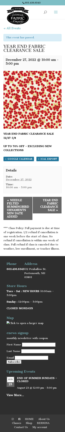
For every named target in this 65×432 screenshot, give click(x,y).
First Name (14, 344)
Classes (16, 423)
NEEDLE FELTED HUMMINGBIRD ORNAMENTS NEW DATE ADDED (18, 208)
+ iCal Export (47, 159)
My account (39, 427)
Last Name (13, 351)
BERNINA (43, 423)
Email (10, 357)
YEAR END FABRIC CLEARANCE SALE (49, 205)
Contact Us (21, 427)
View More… (15, 395)
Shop (29, 423)
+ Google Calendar (18, 159)
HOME (29, 419)
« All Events (12, 28)
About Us (44, 419)
